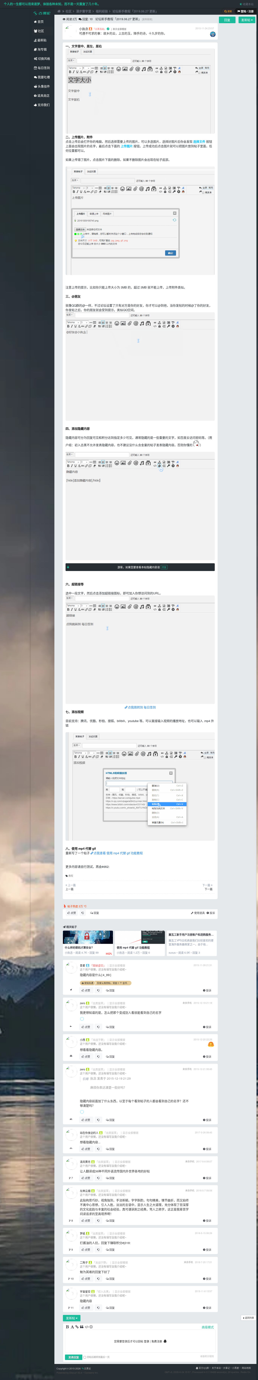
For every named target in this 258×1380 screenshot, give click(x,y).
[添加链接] (77, 1327)
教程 (71, 875)
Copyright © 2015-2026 (73, 1368)
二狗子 (84, 1262)
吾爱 (82, 965)
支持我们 (43, 105)
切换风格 (43, 58)
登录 (146, 1341)
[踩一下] (83, 913)
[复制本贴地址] (71, 990)
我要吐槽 (43, 77)
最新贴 (41, 40)
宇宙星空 (85, 1291)
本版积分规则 (207, 1356)
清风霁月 (85, 1162)
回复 (164, 567)
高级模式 (208, 1327)
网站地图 (246, 1367)
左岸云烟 (85, 1191)
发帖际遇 (88, 983)
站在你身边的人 (89, 1132)
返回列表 (249, 1317)
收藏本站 (247, 4)
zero (82, 1003)
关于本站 (216, 1367)
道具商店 (43, 95)
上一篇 (69, 889)
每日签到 (43, 68)
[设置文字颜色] (72, 1327)
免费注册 (156, 1341)
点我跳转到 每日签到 (142, 707)
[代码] (87, 1327)
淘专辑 (42, 49)
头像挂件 (43, 86)
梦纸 (82, 1233)
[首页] (58, 11)
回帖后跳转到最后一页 (98, 1357)
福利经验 (102, 11)
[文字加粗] (68, 1327)
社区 (40, 31)
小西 (82, 1040)
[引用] (82, 1327)
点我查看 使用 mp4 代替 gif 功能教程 (118, 853)
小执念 (83, 29)
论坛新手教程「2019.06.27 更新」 (135, 11)
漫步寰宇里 (83, 11)
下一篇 (208, 889)
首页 (40, 21)
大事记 (226, 1367)
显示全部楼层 (119, 29)
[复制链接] (147, 19)
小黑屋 (235, 1367)
